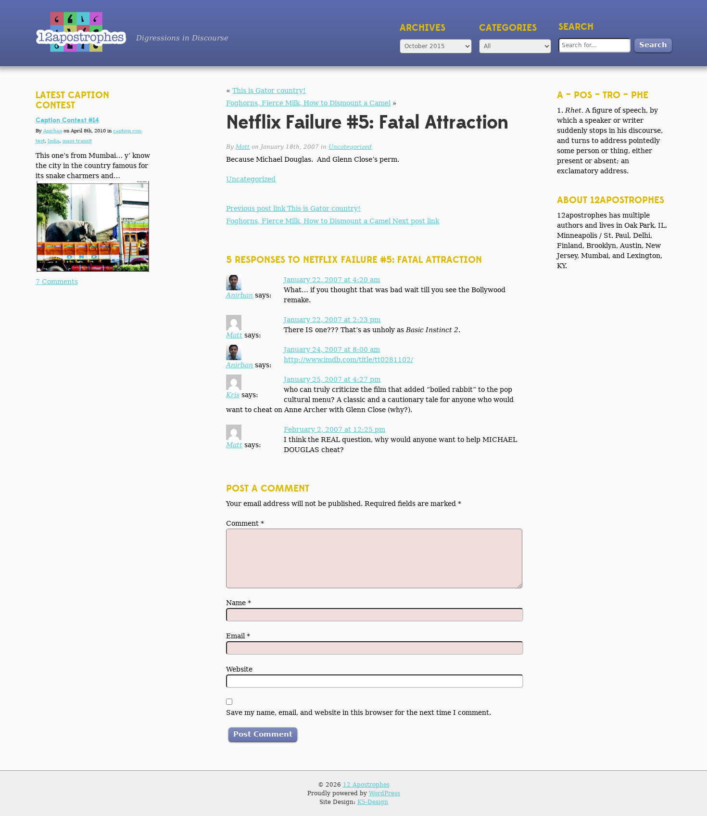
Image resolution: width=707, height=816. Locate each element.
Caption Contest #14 (67, 120)
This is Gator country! (269, 90)
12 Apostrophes (366, 784)
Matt (243, 146)
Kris (233, 395)
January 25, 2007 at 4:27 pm (332, 379)
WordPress (384, 793)
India (54, 140)
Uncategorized (350, 146)
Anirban (239, 295)
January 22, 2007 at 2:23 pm (332, 320)
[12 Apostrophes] (81, 32)
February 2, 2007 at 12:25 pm (334, 429)
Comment (245, 523)
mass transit (77, 140)
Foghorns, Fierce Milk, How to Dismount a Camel (308, 103)
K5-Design (372, 802)
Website (239, 669)
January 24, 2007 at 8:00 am (332, 349)
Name (238, 603)
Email (238, 636)
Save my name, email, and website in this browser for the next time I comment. (358, 712)
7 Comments (57, 281)
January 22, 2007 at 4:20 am (332, 280)
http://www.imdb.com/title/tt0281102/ (348, 359)
